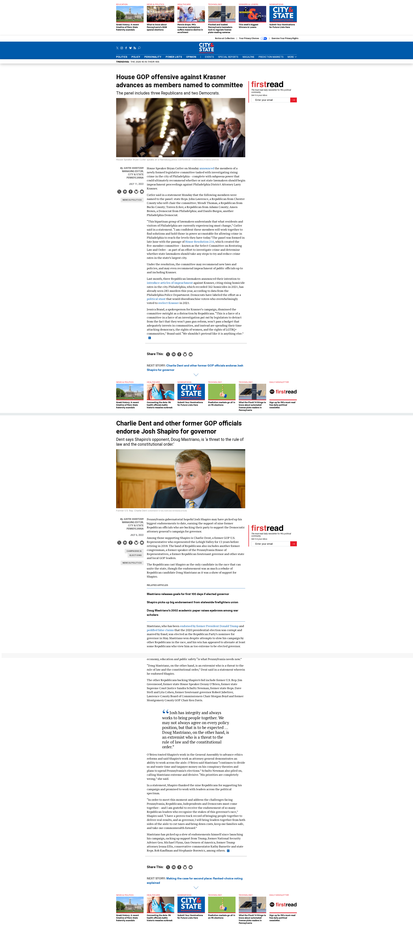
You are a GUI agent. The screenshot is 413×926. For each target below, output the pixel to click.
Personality (152, 56)
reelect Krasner (168, 303)
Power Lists (174, 56)
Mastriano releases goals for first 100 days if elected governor (188, 594)
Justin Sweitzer (132, 167)
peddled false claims (160, 630)
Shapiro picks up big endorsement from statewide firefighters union (192, 602)
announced (206, 168)
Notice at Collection (224, 38)
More (291, 57)
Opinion (191, 56)
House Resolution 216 (199, 241)
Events (209, 56)
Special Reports (228, 56)
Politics (121, 56)
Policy (135, 56)
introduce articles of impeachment (170, 283)
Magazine (248, 56)
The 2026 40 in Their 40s (145, 61)
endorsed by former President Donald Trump (209, 626)
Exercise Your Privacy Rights (285, 38)
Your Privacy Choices (249, 38)
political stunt (156, 299)
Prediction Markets (271, 56)
